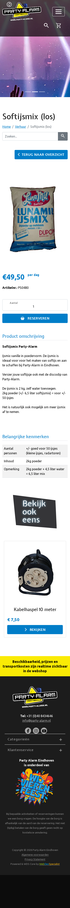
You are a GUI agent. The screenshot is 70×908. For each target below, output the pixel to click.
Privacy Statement (35, 859)
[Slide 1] (35, 92)
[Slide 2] (42, 92)
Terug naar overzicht (43, 154)
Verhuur (20, 126)
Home (6, 126)
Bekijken (38, 629)
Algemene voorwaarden (35, 854)
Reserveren (38, 318)
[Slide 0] (28, 92)
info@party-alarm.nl (36, 720)
